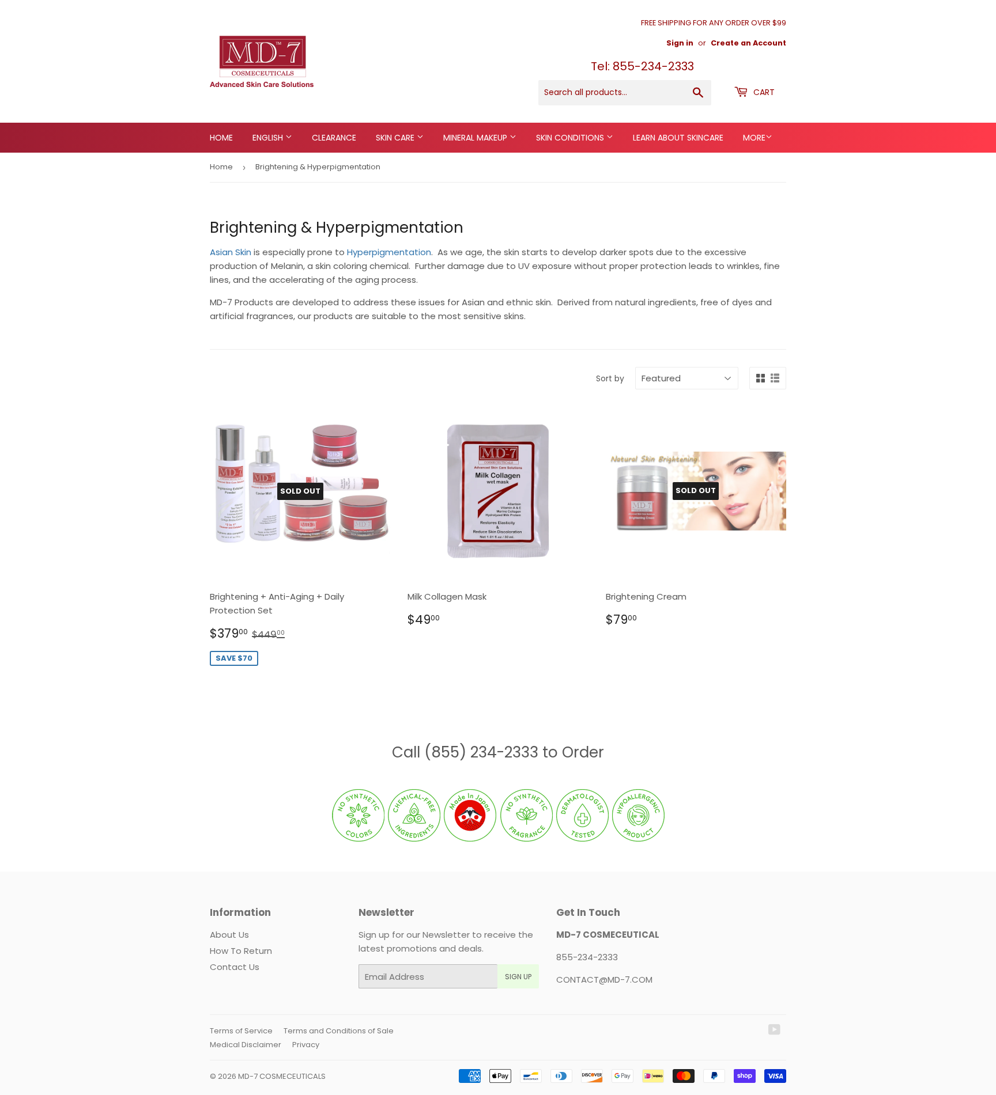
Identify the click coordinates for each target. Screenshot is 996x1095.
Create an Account (748, 43)
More (754, 137)
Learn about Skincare (678, 137)
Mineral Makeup (476, 137)
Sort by (610, 378)
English (268, 137)
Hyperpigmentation (389, 252)
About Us (229, 935)
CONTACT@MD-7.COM (604, 979)
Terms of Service (241, 1030)
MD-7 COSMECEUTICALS (282, 1076)
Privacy (305, 1044)
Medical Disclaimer (245, 1044)
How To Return (241, 951)
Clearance (334, 137)
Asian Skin (232, 252)
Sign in (679, 43)
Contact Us (234, 967)
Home (221, 137)
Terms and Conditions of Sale (339, 1030)
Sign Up (518, 977)
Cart (763, 92)
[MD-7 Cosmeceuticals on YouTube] (774, 1031)
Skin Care (396, 137)
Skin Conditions (571, 137)
